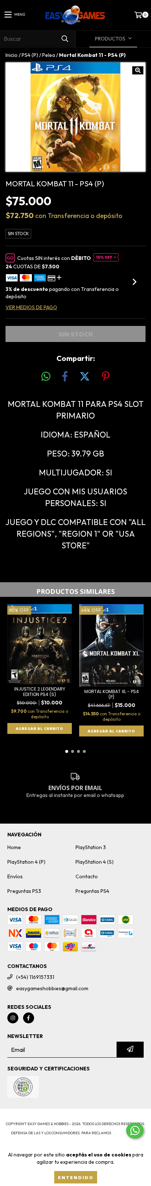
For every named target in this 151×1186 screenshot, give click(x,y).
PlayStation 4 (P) (26, 862)
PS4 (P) (30, 55)
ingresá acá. (126, 1133)
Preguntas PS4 (92, 891)
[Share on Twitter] (85, 376)
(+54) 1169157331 (35, 977)
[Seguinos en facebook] (28, 1017)
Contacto (87, 876)
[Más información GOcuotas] (106, 258)
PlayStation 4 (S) (95, 862)
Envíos (15, 876)
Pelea (48, 55)
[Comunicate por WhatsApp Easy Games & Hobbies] (135, 1131)
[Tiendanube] (76, 1116)
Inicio (11, 55)
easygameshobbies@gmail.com (52, 988)
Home (14, 847)
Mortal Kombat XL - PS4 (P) (111, 694)
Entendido (75, 1177)
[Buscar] (64, 39)
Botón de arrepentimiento (75, 1140)
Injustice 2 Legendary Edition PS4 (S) (39, 691)
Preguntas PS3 (24, 891)
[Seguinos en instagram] (12, 1017)
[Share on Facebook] (64, 376)
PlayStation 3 (91, 847)
